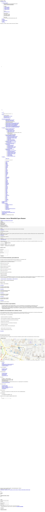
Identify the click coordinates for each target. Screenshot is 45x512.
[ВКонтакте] (2, 225)
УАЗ (6, 200)
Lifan (6, 179)
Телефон (1, 501)
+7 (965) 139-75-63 (6, 8)
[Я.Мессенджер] (0, 225)
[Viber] (5, 225)
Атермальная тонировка (11, 151)
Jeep (6, 175)
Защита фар (9, 138)
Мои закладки (4, 374)
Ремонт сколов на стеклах (11, 140)
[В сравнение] (13, 222)
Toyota (7, 194)
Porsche (7, 187)
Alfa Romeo (7, 161)
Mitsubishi (7, 184)
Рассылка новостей (5, 375)
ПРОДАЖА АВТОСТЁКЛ (6, 119)
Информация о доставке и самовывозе (8, 364)
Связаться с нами (4, 368)
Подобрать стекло (3, 338)
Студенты (7, 205)
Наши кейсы (7, 209)
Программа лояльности (9, 204)
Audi (6, 162)
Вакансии (7, 206)
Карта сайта (4, 370)
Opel (6, 185)
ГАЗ (6, 198)
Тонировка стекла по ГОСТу (11, 150)
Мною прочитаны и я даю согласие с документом (12, 506)
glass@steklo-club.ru (7, 11)
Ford (6, 168)
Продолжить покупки (3, 495)
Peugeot (7, 186)
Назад (8, 495)
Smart (6, 191)
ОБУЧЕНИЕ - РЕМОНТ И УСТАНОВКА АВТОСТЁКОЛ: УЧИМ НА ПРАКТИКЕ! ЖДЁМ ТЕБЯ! (15, 489)
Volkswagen (7, 195)
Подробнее (2, 285)
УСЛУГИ (3, 127)
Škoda (6, 190)
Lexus (6, 178)
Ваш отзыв (2, 252)
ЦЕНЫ (3, 202)
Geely (6, 169)
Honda (7, 171)
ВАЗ (6, 196)
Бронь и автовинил (5, 386)
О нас (3, 18)
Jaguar (6, 174)
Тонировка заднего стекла (11, 153)
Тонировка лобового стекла (11, 152)
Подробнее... (2, 229)
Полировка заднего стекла (11, 147)
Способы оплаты (4, 20)
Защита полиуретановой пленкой (12, 136)
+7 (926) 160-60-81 (6, 7)
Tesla (6, 193)
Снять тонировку (10, 155)
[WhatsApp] (7, 225)
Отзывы (7, 203)
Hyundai (7, 173)
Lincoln (7, 180)
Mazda (7, 181)
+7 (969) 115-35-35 (6, 9)
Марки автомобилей (5, 387)
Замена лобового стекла (11, 130)
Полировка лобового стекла (11, 146)
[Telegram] (4, 225)
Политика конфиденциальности (10, 208)
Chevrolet (7, 165)
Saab (6, 189)
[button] (3, 112)
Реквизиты (7, 207)
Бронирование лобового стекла (12, 137)
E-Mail (1, 499)
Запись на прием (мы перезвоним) (8, 4)
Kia (6, 176)
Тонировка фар (9, 154)
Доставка (3, 19)
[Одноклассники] (3, 225)
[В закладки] (12, 222)
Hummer (7, 172)
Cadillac (7, 164)
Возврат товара (4, 369)
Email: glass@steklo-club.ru (6, 382)
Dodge (7, 167)
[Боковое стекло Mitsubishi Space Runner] (6, 220)
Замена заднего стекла (10, 131)
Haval (6, 170)
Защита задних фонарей (11, 139)
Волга (6, 197)
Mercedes (7, 182)
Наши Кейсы (4, 388)
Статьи (3, 21)
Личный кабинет (4, 373)
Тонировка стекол (4, 385)
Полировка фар (9, 148)
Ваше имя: (1, 249)
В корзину (2, 222)
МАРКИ (3, 156)
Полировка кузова (10, 145)
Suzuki (7, 192)
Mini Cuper (7, 183)
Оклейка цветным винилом (11, 142)
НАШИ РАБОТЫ (4, 201)
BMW (6, 163)
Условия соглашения (5, 365)
